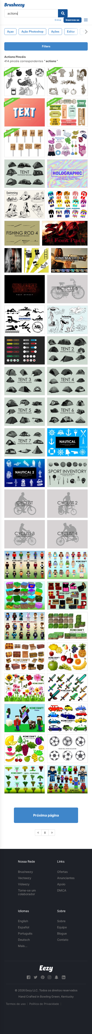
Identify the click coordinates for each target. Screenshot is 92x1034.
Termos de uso (16, 1004)
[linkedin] (63, 977)
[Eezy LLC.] (46, 968)
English (23, 921)
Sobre (61, 921)
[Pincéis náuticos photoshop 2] (24, 473)
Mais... (22, 946)
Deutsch (24, 939)
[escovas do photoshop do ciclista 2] (67, 503)
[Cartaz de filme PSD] (13, 260)
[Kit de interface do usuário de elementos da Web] (24, 350)
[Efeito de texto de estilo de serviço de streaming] (24, 112)
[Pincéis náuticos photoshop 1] (67, 442)
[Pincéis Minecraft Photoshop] (67, 204)
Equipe (62, 927)
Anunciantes (66, 878)
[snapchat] (56, 977)
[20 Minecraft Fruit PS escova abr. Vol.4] (67, 657)
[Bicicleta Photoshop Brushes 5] (67, 289)
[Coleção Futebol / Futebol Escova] (67, 748)
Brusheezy (25, 872)
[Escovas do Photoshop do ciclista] (24, 503)
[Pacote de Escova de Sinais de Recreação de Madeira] (24, 143)
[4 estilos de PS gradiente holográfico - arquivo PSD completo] (67, 173)
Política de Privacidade (44, 1004)
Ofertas (62, 872)
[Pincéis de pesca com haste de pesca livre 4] (22, 233)
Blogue (62, 933)
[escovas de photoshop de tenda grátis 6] (67, 411)
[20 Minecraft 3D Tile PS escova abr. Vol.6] (67, 626)
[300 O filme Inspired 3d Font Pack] (65, 233)
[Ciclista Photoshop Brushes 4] (67, 534)
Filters (46, 46)
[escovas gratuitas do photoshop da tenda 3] (24, 381)
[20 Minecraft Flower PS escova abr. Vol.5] (24, 687)
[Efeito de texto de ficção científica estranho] (24, 289)
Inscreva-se (72, 19)
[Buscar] (63, 13)
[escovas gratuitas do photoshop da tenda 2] (67, 350)
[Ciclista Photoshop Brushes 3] (24, 534)
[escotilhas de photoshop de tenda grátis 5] (24, 411)
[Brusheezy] (14, 5)
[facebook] (28, 977)
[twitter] (35, 977)
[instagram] (49, 977)
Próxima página (46, 815)
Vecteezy (24, 878)
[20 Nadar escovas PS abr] (67, 320)
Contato (62, 939)
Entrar (58, 19)
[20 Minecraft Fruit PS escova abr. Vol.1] (24, 748)
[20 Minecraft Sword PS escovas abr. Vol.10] (67, 687)
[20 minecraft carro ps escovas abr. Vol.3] (67, 718)
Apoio (61, 884)
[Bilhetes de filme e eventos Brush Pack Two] (67, 112)
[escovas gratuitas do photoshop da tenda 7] (24, 442)
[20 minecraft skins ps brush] (24, 565)
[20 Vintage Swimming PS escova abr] (24, 204)
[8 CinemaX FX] (69, 260)
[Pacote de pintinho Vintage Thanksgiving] (67, 81)
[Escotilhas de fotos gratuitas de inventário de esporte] (67, 473)
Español (23, 927)
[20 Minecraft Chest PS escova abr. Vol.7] (24, 657)
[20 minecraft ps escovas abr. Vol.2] (24, 718)
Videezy (24, 884)
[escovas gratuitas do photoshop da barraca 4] (67, 381)
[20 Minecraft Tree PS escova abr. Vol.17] (24, 779)
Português (25, 933)
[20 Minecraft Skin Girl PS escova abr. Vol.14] (67, 565)
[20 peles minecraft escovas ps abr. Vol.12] (24, 626)
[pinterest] (42, 977)
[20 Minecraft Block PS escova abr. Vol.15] (24, 595)
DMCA (61, 890)
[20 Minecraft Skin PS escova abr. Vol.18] (67, 779)
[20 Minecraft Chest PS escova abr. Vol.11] (67, 595)
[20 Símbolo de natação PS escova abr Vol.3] (24, 320)
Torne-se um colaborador (27, 892)
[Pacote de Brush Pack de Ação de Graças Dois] (24, 81)
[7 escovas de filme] (36, 260)
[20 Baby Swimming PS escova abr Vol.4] (67, 143)
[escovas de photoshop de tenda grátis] (24, 173)
